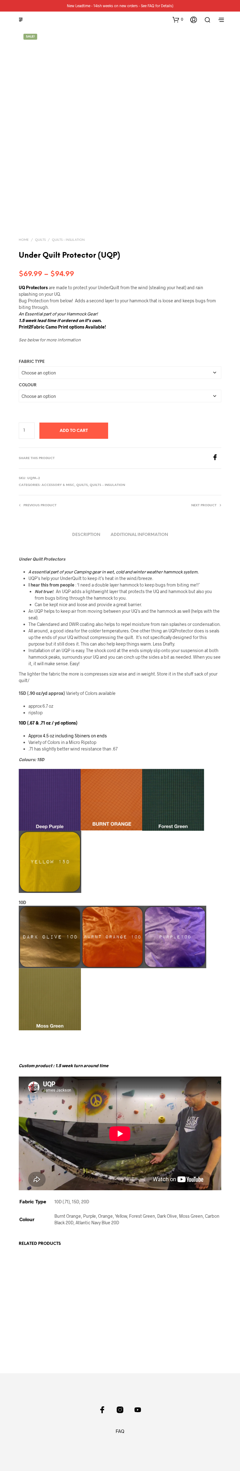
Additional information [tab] (139, 535)
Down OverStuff (85, 1295)
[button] (177, 19)
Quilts (40, 240)
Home (24, 240)
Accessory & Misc (58, 485)
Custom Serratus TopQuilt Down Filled (139, 1321)
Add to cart (74, 431)
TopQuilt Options (34, 1316)
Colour (28, 385)
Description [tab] (86, 535)
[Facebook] (216, 458)
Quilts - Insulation (68, 240)
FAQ (120, 1431)
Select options (36, 1332)
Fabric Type (32, 362)
